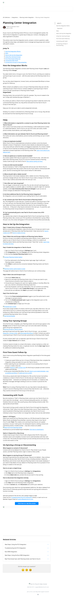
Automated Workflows (26, 333)
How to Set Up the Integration (13, 55)
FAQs (6, 53)
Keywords (6, 333)
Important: (59, 28)
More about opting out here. (35, 161)
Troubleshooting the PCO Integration (21, 497)
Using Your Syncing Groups (13, 57)
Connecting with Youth (11, 60)
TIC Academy (68, 2)
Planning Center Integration (27, 17)
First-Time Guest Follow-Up (12, 59)
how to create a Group (18, 233)
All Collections (6, 17)
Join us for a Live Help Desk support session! (38, 591)
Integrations (15, 17)
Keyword (12, 367)
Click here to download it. (37, 429)
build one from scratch (25, 373)
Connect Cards (13, 333)
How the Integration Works (13, 51)
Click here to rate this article (27, 503)
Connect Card (22, 367)
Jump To (59, 23)
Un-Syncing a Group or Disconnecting (15, 62)
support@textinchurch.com (25, 499)
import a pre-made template (37, 371)
